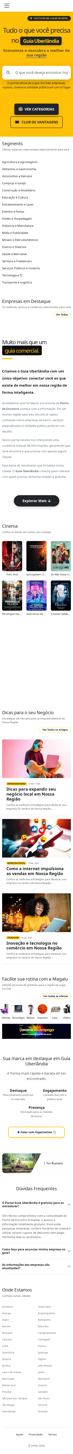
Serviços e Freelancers (17, 261)
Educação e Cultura (15, 197)
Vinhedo (43, 1411)
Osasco (42, 1385)
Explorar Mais (35, 500)
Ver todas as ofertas (55, 996)
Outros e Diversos (14, 247)
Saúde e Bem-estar (14, 254)
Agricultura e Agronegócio (20, 162)
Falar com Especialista (34, 1132)
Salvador (43, 1391)
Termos (52, 1434)
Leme (41, 1372)
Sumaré (42, 1405)
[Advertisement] (36, 664)
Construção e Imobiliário (18, 190)
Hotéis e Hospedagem (17, 219)
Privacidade (36, 1434)
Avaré (5, 1319)
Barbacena (44, 1319)
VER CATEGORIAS (39, 109)
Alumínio (7, 1306)
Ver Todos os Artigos (55, 729)
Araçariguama (46, 1313)
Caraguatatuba (47, 1333)
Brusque (7, 1333)
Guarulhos (8, 1352)
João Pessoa (45, 1365)
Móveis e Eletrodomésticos (20, 240)
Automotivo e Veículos (17, 176)
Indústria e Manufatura (17, 226)
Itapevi (42, 1359)
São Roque (8, 1405)
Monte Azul (9, 1385)
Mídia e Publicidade (15, 233)
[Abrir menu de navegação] (6, 5)
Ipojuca (6, 1359)
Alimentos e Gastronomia (19, 169)
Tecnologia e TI (12, 275)
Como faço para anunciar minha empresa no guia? (33, 1251)
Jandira (6, 1365)
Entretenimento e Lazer (18, 204)
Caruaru (7, 1339)
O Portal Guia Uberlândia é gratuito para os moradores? (33, 1204)
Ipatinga (43, 1352)
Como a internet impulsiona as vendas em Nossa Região (35, 871)
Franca (42, 1346)
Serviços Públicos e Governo (21, 268)
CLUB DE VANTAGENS (39, 122)
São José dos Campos (14, 1398)
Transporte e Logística (17, 282)
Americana (44, 1306)
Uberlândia (8, 1411)
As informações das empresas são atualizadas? (26, 1266)
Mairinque (8, 1378)
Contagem (44, 1339)
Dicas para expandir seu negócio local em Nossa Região (31, 794)
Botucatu (43, 1326)
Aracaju (6, 1313)
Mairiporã (44, 1378)
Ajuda (19, 1434)
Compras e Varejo (14, 183)
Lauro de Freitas (11, 1372)
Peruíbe (6, 1391)
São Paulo (43, 1398)
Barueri (6, 1326)
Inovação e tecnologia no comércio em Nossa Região (34, 945)
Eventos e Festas (13, 212)
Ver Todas (62, 314)
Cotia (5, 1346)
